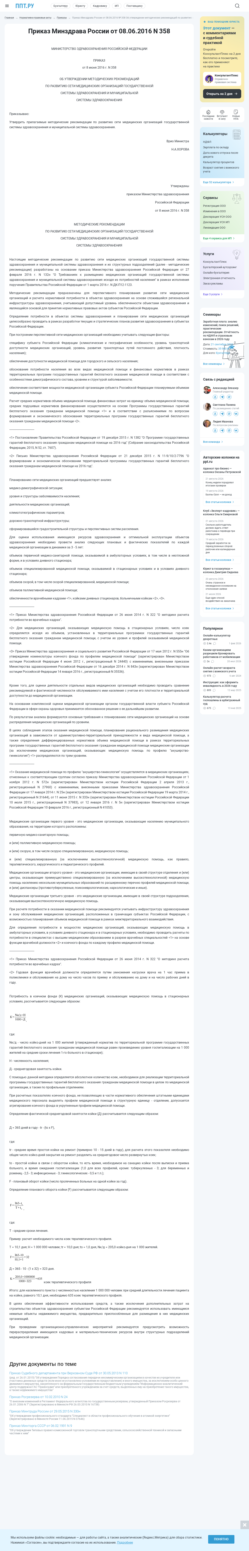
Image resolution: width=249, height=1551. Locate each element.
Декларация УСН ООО (217, 216)
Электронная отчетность (219, 278)
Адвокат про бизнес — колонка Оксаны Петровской (222, 470)
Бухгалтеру (60, 5)
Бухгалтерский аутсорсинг (220, 267)
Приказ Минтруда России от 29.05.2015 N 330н (45, 1411)
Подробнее (125, 1542)
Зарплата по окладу (216, 147)
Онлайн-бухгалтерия (216, 272)
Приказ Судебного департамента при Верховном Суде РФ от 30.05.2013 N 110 (68, 1373)
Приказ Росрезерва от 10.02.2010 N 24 (38, 1397)
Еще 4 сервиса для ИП (217, 238)
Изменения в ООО (214, 211)
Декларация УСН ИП (216, 222)
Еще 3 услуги (211, 294)
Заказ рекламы (213, 283)
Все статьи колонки (218, 502)
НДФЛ (207, 141)
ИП (117, 5)
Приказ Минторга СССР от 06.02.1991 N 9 (40, 1426)
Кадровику (100, 5)
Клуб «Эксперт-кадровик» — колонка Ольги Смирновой (221, 512)
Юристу (80, 5)
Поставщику (134, 5)
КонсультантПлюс (215, 261)
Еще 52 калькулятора (217, 182)
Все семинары (212, 363)
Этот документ (217, 28)
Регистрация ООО (214, 205)
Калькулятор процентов (218, 162)
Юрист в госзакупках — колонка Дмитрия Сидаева (220, 570)
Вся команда (211, 441)
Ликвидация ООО (214, 227)
